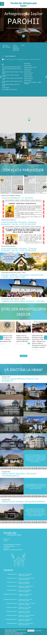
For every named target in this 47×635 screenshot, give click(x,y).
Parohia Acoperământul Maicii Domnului (11, 67)
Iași (16, 45)
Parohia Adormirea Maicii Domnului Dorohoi (10, 75)
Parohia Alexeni (28, 69)
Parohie (6, 45)
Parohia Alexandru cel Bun (30, 67)
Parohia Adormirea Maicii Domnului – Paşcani (11, 85)
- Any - (9, 56)
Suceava (17, 50)
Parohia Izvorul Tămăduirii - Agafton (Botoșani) (33, 82)
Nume (22, 45)
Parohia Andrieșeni (28, 73)
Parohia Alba (27, 63)
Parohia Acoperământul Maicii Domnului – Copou (12, 69)
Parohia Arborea (28, 75)
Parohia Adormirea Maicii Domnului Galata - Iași (12, 78)
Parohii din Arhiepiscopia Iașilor (23, 4)
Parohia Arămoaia (28, 78)
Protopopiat (7, 47)
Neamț (16, 47)
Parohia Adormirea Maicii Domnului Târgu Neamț (12, 81)
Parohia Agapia (5, 87)
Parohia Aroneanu (28, 76)
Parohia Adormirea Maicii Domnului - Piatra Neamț (12, 72)
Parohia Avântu (27, 80)
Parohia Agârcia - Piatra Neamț (9, 89)
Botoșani (17, 48)
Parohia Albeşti (27, 65)
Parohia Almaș (27, 71)
